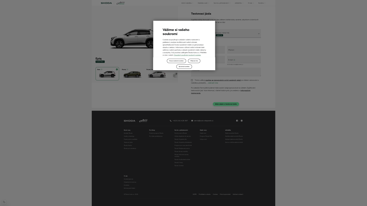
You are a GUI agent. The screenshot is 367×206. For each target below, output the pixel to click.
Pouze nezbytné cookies (176, 61)
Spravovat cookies (184, 66)
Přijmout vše (194, 61)
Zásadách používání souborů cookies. (187, 55)
